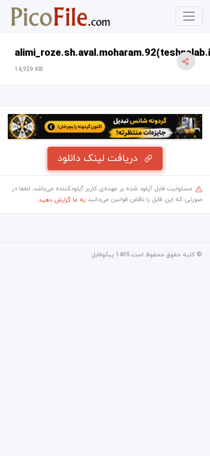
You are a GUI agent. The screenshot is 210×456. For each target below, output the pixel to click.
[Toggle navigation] (189, 16)
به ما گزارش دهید (62, 200)
